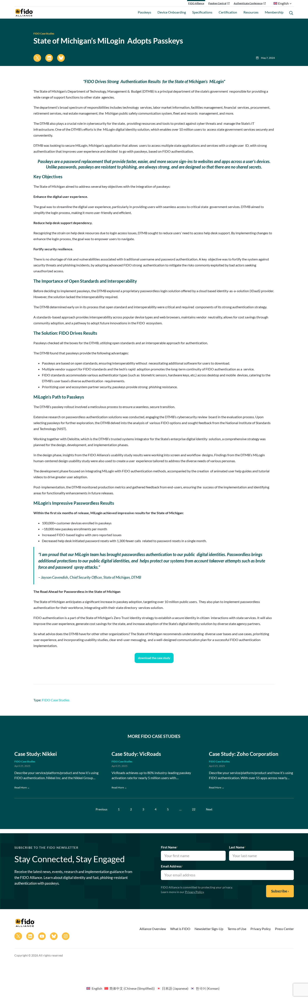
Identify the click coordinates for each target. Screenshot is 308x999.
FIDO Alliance (196, 3)
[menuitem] (94, 988)
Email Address (172, 866)
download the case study (154, 658)
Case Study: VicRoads (136, 754)
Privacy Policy (194, 892)
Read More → (22, 787)
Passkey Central (217, 3)
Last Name (237, 847)
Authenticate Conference (248, 3)
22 (193, 809)
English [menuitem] (97, 988)
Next (209, 809)
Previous (101, 809)
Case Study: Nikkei (36, 754)
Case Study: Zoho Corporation (243, 754)
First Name (169, 847)
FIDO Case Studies (43, 33)
